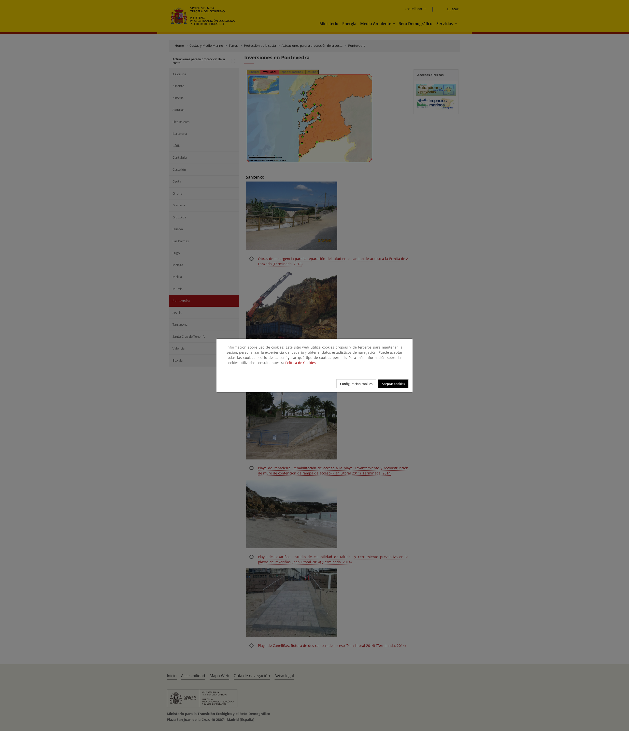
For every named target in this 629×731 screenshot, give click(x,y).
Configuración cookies (356, 383)
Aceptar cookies (393, 383)
